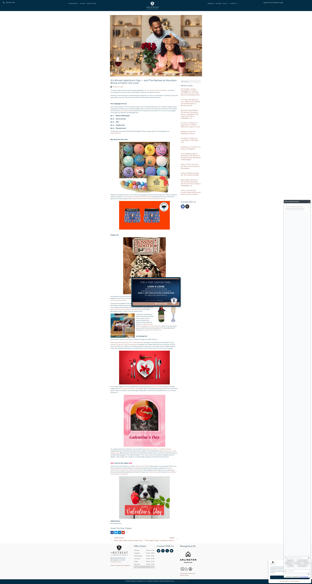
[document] (156, 292)
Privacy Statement (294, 581)
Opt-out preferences (284, 581)
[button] (177, 279)
